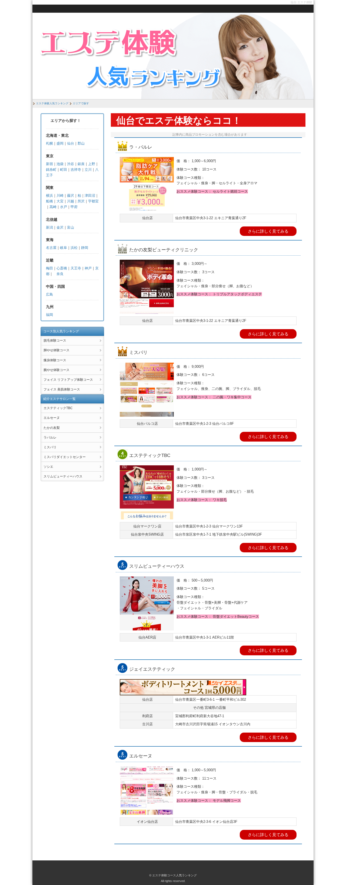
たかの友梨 (52, 428)
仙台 (70, 143)
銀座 (81, 164)
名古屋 (51, 248)
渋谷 (70, 164)
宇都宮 (93, 201)
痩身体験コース (55, 360)
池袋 (60, 164)
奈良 (60, 274)
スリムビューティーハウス (63, 476)
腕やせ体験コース (56, 370)
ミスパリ (50, 447)
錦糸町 (51, 170)
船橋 (49, 201)
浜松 (74, 248)
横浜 (49, 195)
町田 (63, 170)
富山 (70, 227)
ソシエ (48, 467)
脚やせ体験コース (56, 350)
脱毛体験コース (55, 340)
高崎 (52, 207)
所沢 (81, 201)
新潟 (49, 227)
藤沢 (70, 195)
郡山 (81, 143)
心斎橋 (61, 268)
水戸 (63, 207)
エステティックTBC (58, 408)
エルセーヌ (52, 418)
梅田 (49, 268)
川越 (70, 201)
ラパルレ (50, 437)
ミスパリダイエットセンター (65, 457)
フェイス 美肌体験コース (62, 389)
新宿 (49, 164)
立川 (88, 170)
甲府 (74, 207)
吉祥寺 (76, 170)
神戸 (88, 268)
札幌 (49, 143)
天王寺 (76, 268)
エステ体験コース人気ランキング (174, 875)
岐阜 (63, 248)
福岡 (49, 315)
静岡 (84, 248)
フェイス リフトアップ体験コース (68, 380)
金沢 (60, 227)
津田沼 (90, 195)
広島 (49, 294)
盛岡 (60, 143)
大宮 (60, 201)
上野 (91, 164)
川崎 (60, 195)
